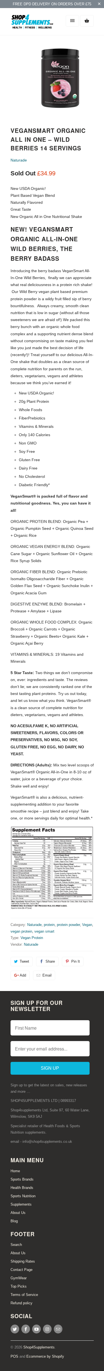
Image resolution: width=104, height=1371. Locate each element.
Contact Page (21, 1270)
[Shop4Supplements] (33, 23)
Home (15, 1171)
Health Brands (22, 1188)
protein (49, 925)
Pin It (75, 961)
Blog (14, 1221)
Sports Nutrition (23, 1196)
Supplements (21, 1204)
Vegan (87, 925)
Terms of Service (24, 1295)
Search (16, 1245)
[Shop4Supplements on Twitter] (15, 1329)
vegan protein (21, 931)
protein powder (68, 925)
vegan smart (44, 931)
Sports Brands (22, 1179)
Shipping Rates (23, 1261)
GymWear (19, 1278)
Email (47, 975)
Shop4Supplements (39, 1347)
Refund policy (21, 1303)
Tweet (24, 961)
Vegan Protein (32, 938)
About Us (18, 1213)
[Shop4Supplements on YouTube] (36, 1329)
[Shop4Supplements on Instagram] (47, 1329)
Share (50, 961)
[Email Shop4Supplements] (58, 1329)
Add (23, 975)
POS (14, 1356)
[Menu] (72, 21)
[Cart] (86, 21)
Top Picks (19, 1286)
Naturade (19, 160)
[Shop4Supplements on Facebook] (25, 1329)
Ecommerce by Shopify (45, 1356)
